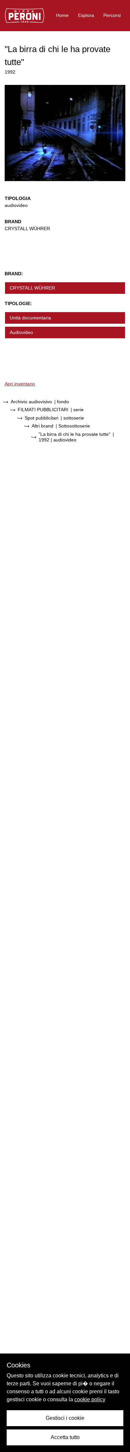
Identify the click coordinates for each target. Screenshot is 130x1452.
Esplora (86, 15)
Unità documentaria (30, 317)
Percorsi (112, 15)
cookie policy (89, 1399)
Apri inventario (20, 383)
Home (62, 15)
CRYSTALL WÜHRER (32, 288)
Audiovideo (21, 332)
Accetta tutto (65, 1437)
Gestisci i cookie (65, 1418)
